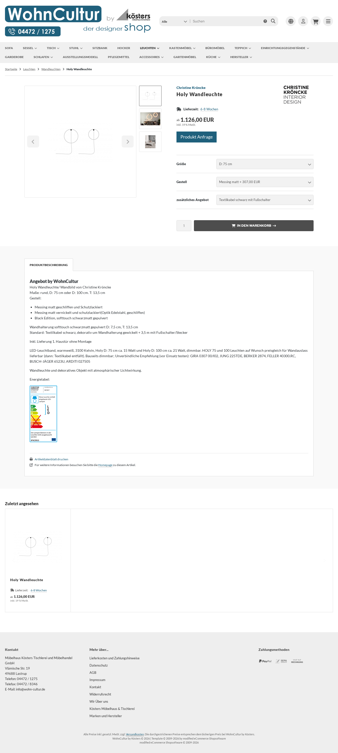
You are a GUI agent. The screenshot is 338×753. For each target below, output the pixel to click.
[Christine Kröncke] (296, 88)
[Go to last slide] (33, 142)
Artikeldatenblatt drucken (51, 459)
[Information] (265, 21)
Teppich (241, 48)
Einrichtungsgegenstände (283, 48)
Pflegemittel (118, 57)
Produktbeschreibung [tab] (49, 265)
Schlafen (41, 57)
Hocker (123, 48)
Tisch (51, 48)
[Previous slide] (14, 560)
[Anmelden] (303, 21)
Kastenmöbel (180, 48)
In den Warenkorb (253, 225)
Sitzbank (99, 48)
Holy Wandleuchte (26, 580)
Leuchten (148, 48)
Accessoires (149, 57)
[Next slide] (128, 142)
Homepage (105, 465)
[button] (174, 21)
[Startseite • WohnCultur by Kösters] (78, 36)
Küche (211, 57)
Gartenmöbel (184, 57)
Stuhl (74, 48)
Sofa (9, 48)
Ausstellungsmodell (80, 57)
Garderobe (14, 57)
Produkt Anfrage (196, 136)
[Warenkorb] (316, 21)
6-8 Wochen (209, 109)
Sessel (28, 48)
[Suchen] (273, 21)
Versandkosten (135, 734)
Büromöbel (215, 48)
